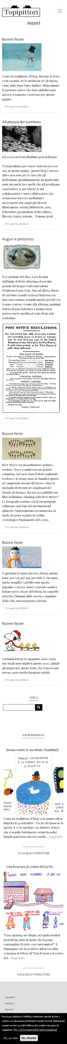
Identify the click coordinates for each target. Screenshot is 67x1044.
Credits (9, 1003)
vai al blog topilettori (34, 974)
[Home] (21, 11)
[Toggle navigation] (60, 11)
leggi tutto (56, 837)
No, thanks (29, 1038)
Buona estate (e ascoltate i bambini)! (32, 750)
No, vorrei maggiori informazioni (35, 1029)
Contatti (10, 997)
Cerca (40, 707)
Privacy (9, 1009)
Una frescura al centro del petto (29, 866)
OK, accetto (10, 1038)
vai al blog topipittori (33, 853)
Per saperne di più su (16, 106)
